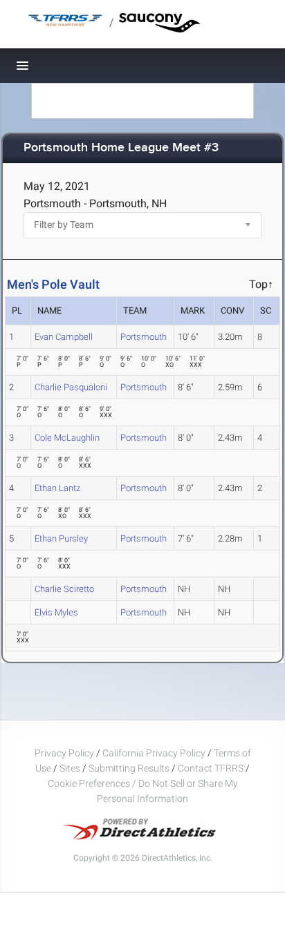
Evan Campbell (64, 337)
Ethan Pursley (61, 538)
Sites (69, 768)
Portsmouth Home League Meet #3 (121, 148)
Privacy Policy (64, 752)
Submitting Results (129, 768)
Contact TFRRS (212, 768)
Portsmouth (143, 337)
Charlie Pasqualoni (71, 387)
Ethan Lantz (57, 488)
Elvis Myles (56, 612)
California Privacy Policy (153, 752)
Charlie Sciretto (64, 589)
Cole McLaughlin (67, 437)
